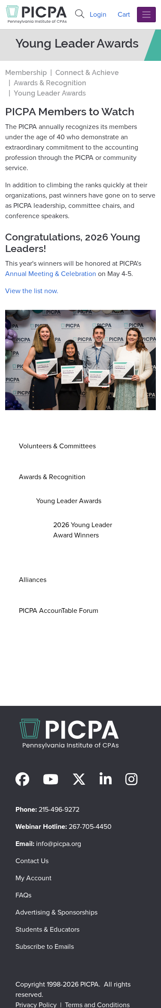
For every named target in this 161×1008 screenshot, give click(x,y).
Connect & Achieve (87, 73)
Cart (124, 14)
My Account (33, 878)
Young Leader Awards (68, 501)
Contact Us (32, 861)
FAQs (23, 895)
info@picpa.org (58, 844)
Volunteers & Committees (57, 446)
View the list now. (31, 291)
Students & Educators (47, 929)
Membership (26, 73)
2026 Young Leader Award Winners (82, 530)
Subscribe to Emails (44, 946)
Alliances (32, 580)
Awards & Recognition (52, 477)
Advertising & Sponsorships (56, 912)
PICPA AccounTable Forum (58, 610)
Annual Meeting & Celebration (50, 274)
